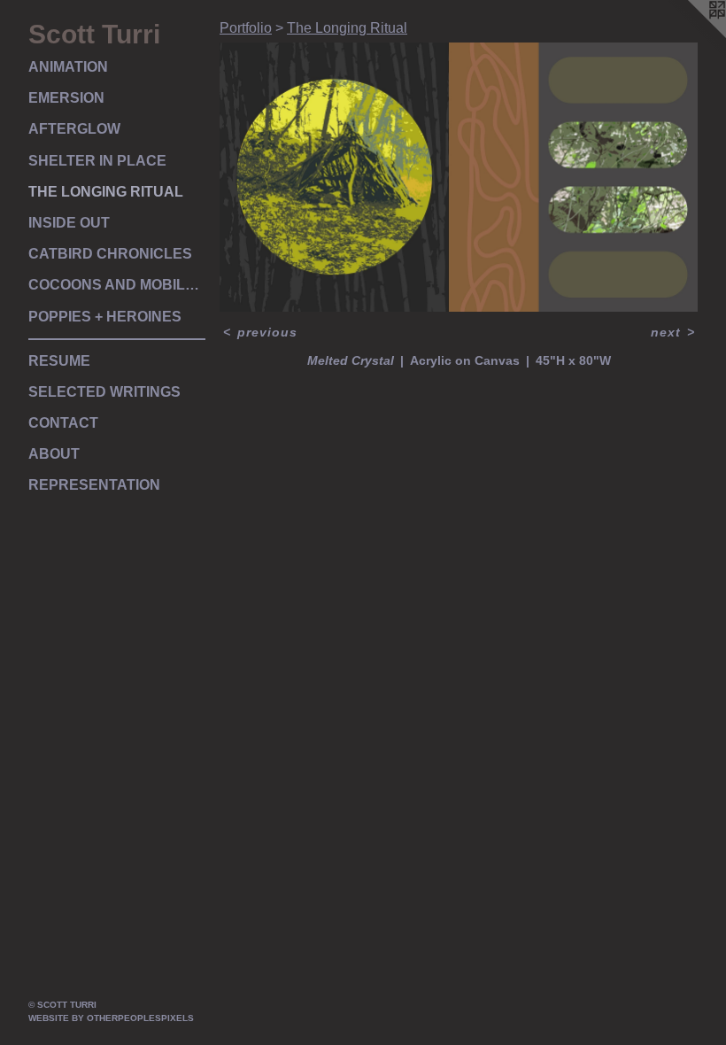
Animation (68, 66)
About (54, 453)
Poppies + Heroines (105, 316)
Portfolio (246, 27)
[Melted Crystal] (459, 177)
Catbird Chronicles (110, 253)
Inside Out (69, 222)
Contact (63, 422)
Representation (94, 484)
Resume (59, 360)
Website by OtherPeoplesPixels (111, 1018)
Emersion (66, 97)
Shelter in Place (97, 160)
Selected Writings (104, 391)
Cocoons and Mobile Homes (116, 284)
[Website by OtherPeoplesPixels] (690, 35)
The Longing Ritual (105, 191)
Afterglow (74, 128)
